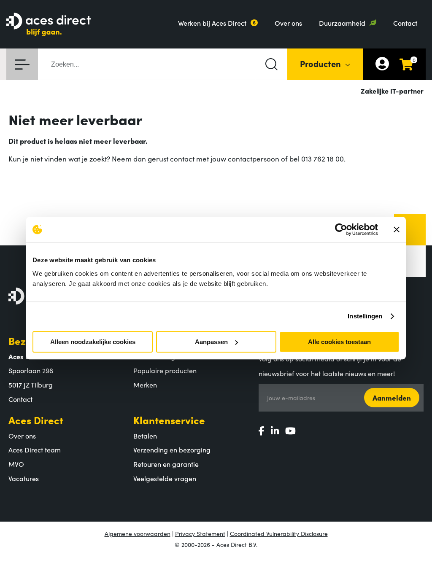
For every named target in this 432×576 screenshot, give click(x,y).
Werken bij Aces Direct (212, 23)
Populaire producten (165, 370)
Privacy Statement (200, 533)
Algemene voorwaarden (137, 533)
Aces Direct (35, 420)
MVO (16, 463)
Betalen (145, 435)
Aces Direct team (34, 449)
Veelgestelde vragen (164, 478)
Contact (405, 23)
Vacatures (23, 478)
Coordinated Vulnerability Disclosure (279, 533)
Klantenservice (169, 420)
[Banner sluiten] (397, 229)
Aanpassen (211, 341)
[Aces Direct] (48, 25)
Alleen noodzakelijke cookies (92, 341)
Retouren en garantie (166, 463)
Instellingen (365, 316)
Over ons (288, 23)
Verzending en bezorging (172, 449)
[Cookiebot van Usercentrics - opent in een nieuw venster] (341, 229)
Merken (145, 384)
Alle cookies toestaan (339, 341)
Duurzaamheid (342, 23)
